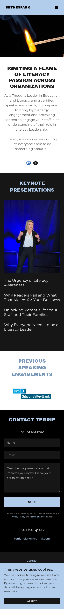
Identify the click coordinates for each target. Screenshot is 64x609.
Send (32, 502)
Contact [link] (32, 560)
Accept (32, 601)
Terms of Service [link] (38, 516)
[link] (17, 7)
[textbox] (32, 442)
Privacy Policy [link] (18, 516)
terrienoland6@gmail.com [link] (32, 538)
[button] (56, 7)
